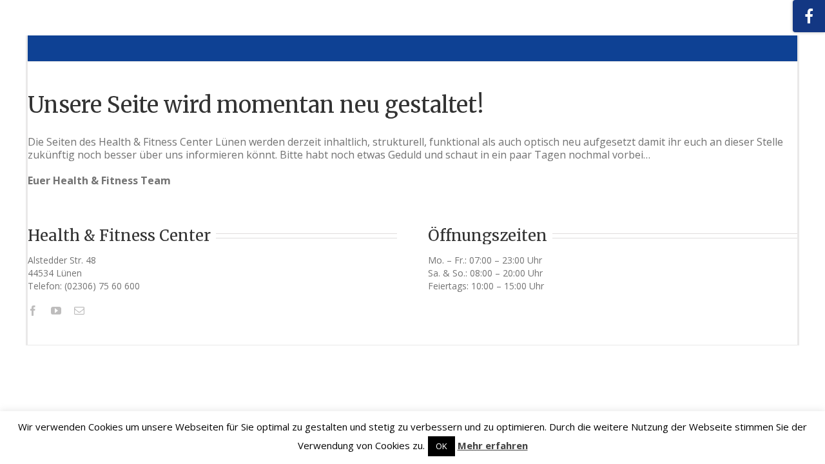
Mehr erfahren (493, 445)
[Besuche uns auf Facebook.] (809, 16)
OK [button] (441, 446)
